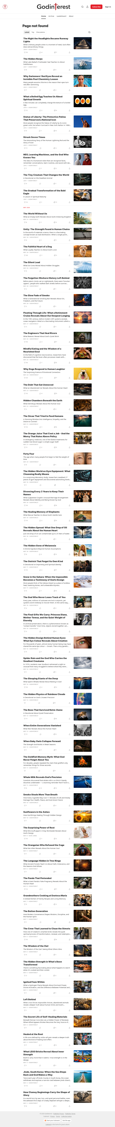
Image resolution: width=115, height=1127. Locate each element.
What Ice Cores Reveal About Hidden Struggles (41, 265)
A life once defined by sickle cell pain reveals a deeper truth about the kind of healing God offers (46, 1038)
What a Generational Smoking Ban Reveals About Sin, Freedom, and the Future (44, 299)
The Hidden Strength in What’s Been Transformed (42, 963)
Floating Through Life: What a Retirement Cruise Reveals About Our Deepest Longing (46, 314)
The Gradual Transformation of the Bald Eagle (44, 192)
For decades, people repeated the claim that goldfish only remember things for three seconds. (45, 764)
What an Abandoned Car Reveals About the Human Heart (45, 388)
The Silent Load (31, 262)
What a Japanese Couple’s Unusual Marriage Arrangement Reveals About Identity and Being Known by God (45, 498)
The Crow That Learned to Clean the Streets (46, 928)
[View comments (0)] (40, 69)
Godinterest (33, 49)
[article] (57, 45)
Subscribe (96, 7)
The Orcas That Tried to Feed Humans (43, 416)
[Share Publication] (87, 6)
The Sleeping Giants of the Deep (40, 678)
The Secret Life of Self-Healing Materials (45, 1017)
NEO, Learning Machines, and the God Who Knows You (46, 156)
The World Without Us (35, 213)
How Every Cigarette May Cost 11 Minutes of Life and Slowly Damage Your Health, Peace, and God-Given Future (46, 799)
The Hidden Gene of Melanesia (39, 545)
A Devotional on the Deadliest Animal (37, 178)
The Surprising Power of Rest (39, 827)
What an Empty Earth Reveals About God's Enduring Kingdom (47, 217)
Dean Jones (33, 836)
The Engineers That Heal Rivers (40, 333)
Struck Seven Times (34, 137)
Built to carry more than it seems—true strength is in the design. (45, 1059)
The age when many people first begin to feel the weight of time (46, 458)
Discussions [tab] (40, 32)
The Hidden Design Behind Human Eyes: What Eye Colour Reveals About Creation (45, 639)
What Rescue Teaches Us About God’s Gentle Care (42, 515)
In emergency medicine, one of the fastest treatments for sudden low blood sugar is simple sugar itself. (45, 440)
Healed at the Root (33, 1034)
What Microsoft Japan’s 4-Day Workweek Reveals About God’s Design (44, 832)
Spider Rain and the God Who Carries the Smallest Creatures (45, 659)
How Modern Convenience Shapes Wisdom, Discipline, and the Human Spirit (46, 915)
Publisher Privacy (58, 1114)
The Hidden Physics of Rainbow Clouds (44, 694)
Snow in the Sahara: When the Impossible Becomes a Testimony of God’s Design (45, 578)
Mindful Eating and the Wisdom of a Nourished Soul (42, 350)
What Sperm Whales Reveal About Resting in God (42, 682)
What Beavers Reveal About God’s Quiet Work (41, 336)
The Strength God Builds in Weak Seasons (39, 744)
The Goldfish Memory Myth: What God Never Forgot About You (43, 758)
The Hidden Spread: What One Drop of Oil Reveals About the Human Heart (45, 529)
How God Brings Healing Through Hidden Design (42, 815)
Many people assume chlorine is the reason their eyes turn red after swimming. (46, 83)
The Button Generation (35, 911)
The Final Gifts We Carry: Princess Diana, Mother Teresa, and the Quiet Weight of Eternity (45, 617)
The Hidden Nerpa (32, 59)
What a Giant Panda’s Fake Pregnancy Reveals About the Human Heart (45, 882)
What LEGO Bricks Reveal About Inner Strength (43, 1053)
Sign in (108, 7)
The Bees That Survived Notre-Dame (43, 710)
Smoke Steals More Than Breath (40, 794)
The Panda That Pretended (37, 878)
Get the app (66, 1120)
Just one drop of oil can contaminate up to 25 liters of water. (46, 533)
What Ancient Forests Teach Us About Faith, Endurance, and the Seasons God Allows (46, 865)
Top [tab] (33, 32)
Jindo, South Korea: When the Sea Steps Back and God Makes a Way (44, 1073)
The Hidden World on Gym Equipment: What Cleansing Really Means (46, 472)
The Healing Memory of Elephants (41, 512)
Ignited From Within (34, 982)
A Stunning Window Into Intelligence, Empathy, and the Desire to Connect (44, 420)
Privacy (52, 1116)
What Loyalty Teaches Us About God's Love (40, 250)
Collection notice (66, 1116)
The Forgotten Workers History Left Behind (46, 278)
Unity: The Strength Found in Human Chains (46, 229)
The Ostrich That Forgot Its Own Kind (43, 561)
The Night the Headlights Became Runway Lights (45, 40)
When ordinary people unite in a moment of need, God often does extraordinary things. (46, 45)
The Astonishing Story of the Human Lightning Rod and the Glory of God (46, 141)
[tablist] (34, 32)
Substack (48, 1124)
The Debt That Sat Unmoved (38, 385)
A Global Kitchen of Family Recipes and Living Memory (44, 899)
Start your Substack (53, 1120)
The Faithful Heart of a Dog (37, 246)
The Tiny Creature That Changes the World (46, 175)
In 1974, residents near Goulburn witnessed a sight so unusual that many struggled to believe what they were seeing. (44, 665)
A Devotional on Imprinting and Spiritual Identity (42, 564)
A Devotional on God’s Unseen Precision (38, 697)
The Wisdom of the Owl (35, 946)
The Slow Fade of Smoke (36, 295)
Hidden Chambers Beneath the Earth (42, 400)
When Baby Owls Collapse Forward (42, 741)
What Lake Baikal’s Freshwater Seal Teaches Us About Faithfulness (44, 63)
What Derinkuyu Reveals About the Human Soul (41, 403)
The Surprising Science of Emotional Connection (41, 372)
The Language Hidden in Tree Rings (42, 861)
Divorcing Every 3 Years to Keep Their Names (43, 493)
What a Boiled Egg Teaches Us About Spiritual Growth (43, 98)
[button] (43, 16)
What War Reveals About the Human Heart (39, 729)
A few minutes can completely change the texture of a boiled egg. (46, 103)
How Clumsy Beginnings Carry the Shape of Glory (46, 1093)
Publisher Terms (70, 1114)
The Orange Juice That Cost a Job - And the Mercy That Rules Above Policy (46, 435)
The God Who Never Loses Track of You (44, 597)
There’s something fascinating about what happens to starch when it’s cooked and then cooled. (46, 969)
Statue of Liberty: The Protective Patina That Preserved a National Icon (44, 118)
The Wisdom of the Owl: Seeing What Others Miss (42, 949)
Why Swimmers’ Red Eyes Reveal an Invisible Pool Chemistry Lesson (42, 77)
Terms (58, 1116)
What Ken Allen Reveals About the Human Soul (41, 848)
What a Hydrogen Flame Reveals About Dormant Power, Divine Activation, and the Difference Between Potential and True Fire (46, 986)
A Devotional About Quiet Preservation (38, 713)
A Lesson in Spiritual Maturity (34, 197)
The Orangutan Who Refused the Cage (43, 845)
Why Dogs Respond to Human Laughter (44, 369)
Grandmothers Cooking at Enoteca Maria (45, 895)
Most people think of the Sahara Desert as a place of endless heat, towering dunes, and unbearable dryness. (46, 584)
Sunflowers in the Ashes (36, 812)
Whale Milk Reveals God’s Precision (42, 777)
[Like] (24, 703)
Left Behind (29, 999)
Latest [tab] (27, 32)
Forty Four (28, 454)
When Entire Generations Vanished (42, 725)
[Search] (82, 6)
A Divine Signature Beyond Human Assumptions (42, 549)
